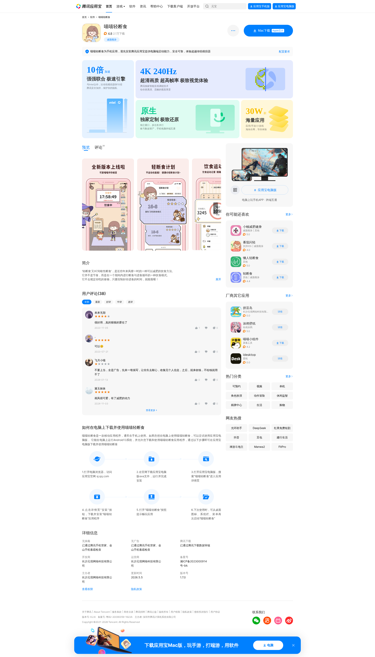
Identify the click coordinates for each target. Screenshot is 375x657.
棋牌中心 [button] (236, 405)
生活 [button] (259, 405)
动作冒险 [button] (259, 395)
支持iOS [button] (247, 246)
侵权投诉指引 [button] (201, 611)
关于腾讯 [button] (86, 611)
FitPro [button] (282, 446)
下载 (281, 230)
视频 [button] (259, 386)
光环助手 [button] (236, 428)
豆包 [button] (259, 437)
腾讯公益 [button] (152, 611)
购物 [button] (282, 405)
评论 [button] (98, 147)
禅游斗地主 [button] (236, 446)
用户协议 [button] (215, 611)
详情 (280, 311)
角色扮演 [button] (236, 395)
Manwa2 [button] (259, 446)
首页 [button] (84, 17)
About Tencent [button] (102, 611)
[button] (89, 6)
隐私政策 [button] (136, 589)
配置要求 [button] (284, 51)
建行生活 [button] (282, 437)
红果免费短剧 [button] (282, 428)
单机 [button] (282, 386)
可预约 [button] (236, 386)
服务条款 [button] (116, 611)
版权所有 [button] (163, 611)
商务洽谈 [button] (128, 611)
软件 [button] (92, 17)
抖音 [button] (236, 437)
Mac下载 (270, 30)
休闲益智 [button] (282, 395)
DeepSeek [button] (259, 428)
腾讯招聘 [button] (140, 611)
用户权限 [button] (175, 611)
